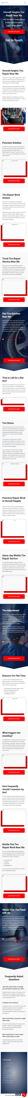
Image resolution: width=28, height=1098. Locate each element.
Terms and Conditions (10, 1095)
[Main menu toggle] (25, 2)
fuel (12, 432)
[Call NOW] (24, 1095)
